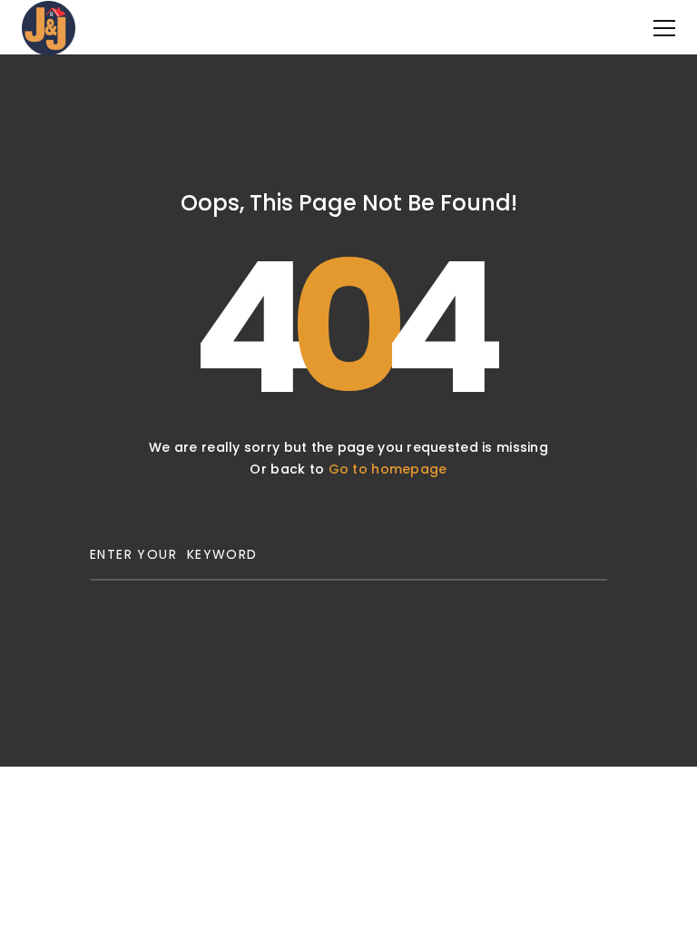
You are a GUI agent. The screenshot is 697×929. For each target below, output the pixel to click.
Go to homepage (388, 469)
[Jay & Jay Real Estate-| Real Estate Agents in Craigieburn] (48, 27)
